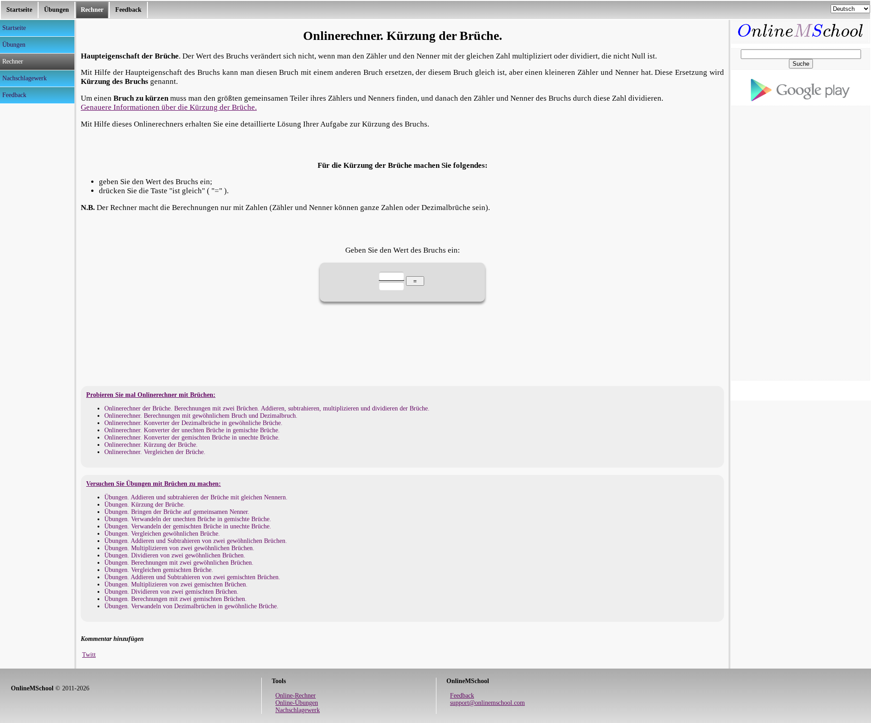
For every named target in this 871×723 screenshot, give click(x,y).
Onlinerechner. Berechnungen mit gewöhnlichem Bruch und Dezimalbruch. (201, 415)
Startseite (19, 9)
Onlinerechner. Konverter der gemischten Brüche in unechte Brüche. (192, 437)
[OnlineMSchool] (801, 25)
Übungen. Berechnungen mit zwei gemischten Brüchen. (175, 599)
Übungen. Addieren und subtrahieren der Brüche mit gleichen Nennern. (196, 497)
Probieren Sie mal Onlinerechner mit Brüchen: (150, 394)
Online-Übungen (296, 702)
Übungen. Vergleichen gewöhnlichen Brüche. (162, 533)
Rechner (92, 9)
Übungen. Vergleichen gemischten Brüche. (158, 570)
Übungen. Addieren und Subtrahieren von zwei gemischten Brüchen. (192, 577)
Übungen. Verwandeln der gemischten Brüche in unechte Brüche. (187, 526)
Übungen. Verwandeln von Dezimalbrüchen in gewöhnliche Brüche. (191, 606)
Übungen (56, 9)
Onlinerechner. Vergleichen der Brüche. (155, 452)
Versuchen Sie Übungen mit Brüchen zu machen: (153, 483)
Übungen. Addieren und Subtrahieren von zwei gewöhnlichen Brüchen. (195, 540)
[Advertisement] (36, 240)
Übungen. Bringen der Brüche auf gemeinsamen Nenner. (177, 511)
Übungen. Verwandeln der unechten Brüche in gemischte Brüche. (187, 519)
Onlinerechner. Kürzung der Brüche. (151, 444)
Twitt (89, 654)
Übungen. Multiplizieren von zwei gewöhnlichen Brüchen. (179, 548)
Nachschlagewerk (297, 710)
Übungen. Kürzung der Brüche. (144, 504)
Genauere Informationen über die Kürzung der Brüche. (169, 107)
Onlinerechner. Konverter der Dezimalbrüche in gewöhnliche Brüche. (193, 423)
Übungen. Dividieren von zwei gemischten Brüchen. (171, 591)
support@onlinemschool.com (487, 702)
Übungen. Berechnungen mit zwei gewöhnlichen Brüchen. (179, 562)
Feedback (128, 9)
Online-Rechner (295, 695)
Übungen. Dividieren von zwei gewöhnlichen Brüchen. (174, 555)
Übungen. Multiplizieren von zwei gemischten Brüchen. (176, 584)
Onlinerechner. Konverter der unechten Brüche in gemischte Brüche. (192, 430)
